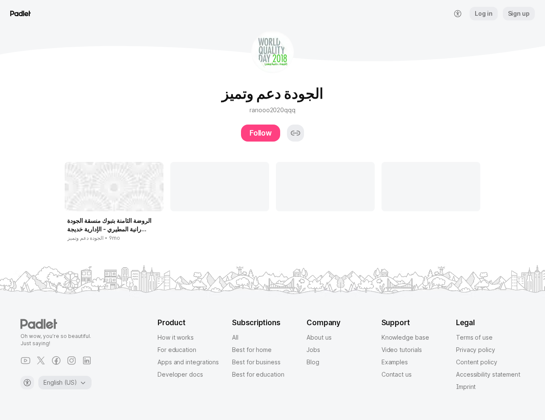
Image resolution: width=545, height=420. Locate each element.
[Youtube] (25, 360)
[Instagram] (71, 360)
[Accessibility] (27, 382)
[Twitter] (41, 360)
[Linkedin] (87, 360)
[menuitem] (458, 13)
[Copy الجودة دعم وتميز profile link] (295, 133)
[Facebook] (56, 360)
